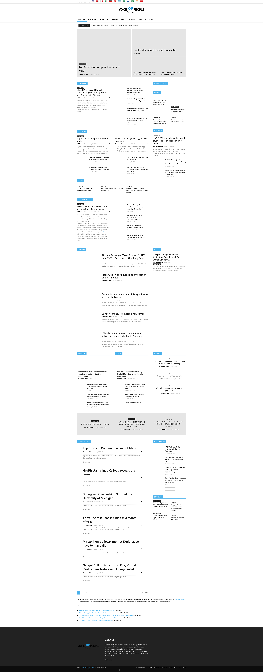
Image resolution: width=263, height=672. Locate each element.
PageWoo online (180, 599)
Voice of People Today (87, 668)
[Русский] (128, 2)
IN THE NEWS (82, 64)
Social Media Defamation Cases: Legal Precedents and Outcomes (100, 618)
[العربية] (132, 2)
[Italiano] (106, 2)
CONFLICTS (142, 19)
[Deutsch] (110, 2)
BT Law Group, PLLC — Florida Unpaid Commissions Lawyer (99, 613)
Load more (169, 489)
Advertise (87, 2)
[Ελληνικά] (119, 2)
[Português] (124, 2)
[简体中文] (141, 2)
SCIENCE (132, 19)
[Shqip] (97, 2)
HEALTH (115, 19)
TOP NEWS (92, 19)
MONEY (123, 19)
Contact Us (79, 2)
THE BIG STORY (104, 19)
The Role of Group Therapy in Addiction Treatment (95, 620)
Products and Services (160, 668)
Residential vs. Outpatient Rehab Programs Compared (96, 610)
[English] (93, 2)
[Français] (101, 2)
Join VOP (149, 668)
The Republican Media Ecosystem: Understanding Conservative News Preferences (106, 615)
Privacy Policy (182, 668)
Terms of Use (173, 668)
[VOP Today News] (131, 10)
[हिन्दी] (137, 2)
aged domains (103, 232)
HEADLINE (81, 19)
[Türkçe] (115, 2)
